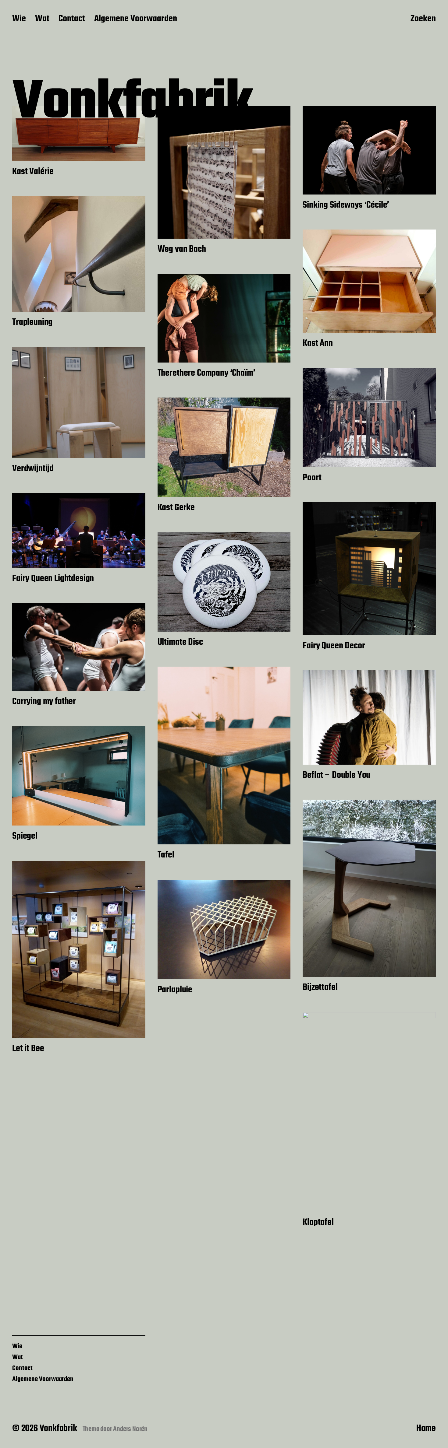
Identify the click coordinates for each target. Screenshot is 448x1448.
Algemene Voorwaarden (135, 19)
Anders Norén (130, 1429)
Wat (42, 19)
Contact (72, 19)
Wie (19, 19)
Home (426, 1429)
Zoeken (423, 19)
